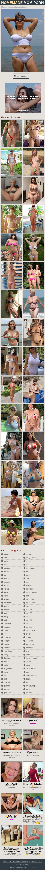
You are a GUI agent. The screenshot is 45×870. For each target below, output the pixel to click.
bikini (5, 592)
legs (27, 582)
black (5, 596)
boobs (6, 606)
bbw (5, 575)
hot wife (28, 693)
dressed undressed (11, 658)
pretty (27, 634)
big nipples (30, 603)
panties (28, 627)
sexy (27, 655)
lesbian (28, 585)
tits (26, 682)
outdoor (28, 610)
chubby (6, 627)
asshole (6, 568)
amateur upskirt (32, 686)
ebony (6, 662)
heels (27, 561)
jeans (27, 575)
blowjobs (7, 603)
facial (5, 672)
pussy (28, 637)
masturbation (31, 592)
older (27, 606)
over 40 (28, 617)
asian (5, 561)
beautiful (7, 582)
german (6, 686)
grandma (7, 693)
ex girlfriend (8, 669)
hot (26, 565)
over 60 (28, 624)
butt (5, 620)
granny (28, 554)
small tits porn (31, 669)
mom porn (29, 599)
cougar (6, 641)
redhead (29, 641)
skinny (28, 665)
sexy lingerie (31, 589)
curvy (5, 655)
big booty (7, 585)
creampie (7, 648)
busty (5, 617)
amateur (7, 554)
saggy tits (29, 644)
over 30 (28, 613)
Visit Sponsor (22, 76)
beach (6, 578)
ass (5, 565)
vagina (28, 689)
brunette (7, 613)
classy (6, 630)
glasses (6, 689)
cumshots (7, 651)
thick (27, 679)
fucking (6, 682)
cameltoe (7, 624)
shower (28, 662)
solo (27, 672)
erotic (5, 665)
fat (4, 675)
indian (28, 572)
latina (27, 578)
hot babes (7, 572)
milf (27, 596)
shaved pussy (31, 658)
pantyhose (30, 630)
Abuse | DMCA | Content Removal (15, 862)
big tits (6, 589)
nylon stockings (32, 675)
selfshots (29, 648)
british (6, 610)
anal (5, 558)
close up (7, 637)
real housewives (32, 568)
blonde (6, 599)
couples (6, 644)
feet (5, 679)
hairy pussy (30, 558)
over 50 (28, 620)
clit (4, 634)
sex (27, 651)
